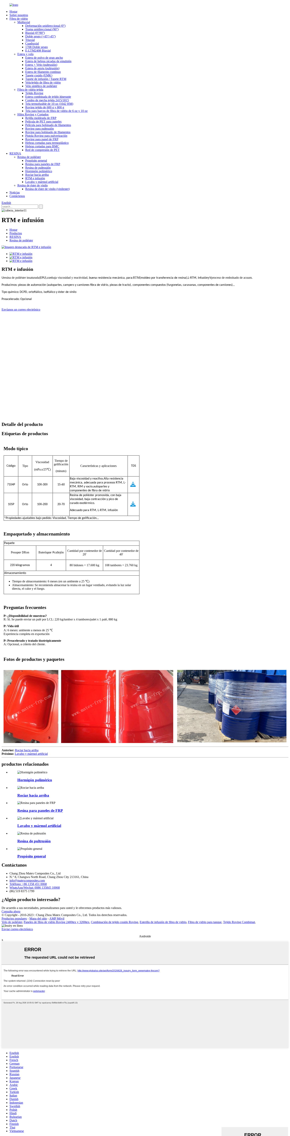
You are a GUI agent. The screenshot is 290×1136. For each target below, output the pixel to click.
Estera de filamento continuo (43, 72)
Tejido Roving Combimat (239, 922)
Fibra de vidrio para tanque (205, 922)
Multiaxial (23, 22)
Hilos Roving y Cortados (33, 114)
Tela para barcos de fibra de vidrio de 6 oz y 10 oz (56, 111)
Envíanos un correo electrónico (21, 309)
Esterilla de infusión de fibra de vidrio (163, 922)
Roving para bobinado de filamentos (47, 132)
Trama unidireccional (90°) (42, 29)
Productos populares (14, 918)
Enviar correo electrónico (17, 929)
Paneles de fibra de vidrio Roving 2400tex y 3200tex (56, 922)
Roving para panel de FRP (41, 139)
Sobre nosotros (18, 15)
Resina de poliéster (29, 157)
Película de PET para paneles (43, 121)
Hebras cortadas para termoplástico (47, 142)
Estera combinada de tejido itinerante (48, 96)
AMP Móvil (56, 918)
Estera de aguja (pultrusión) (42, 68)
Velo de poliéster (12, 922)
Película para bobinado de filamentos (48, 125)
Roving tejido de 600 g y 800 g (44, 107)
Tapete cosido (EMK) (38, 75)
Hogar (13, 11)
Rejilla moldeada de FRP (40, 118)
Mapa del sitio (38, 918)
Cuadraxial (32, 43)
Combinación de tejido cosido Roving (114, 922)
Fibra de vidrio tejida (30, 89)
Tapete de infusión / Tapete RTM (45, 79)
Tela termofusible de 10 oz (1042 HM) (49, 103)
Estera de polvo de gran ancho (44, 57)
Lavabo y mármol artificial (41, 181)
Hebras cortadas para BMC (42, 146)
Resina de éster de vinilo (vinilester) (47, 189)
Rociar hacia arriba (37, 174)
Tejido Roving (34, 93)
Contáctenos (17, 196)
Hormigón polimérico (38, 171)
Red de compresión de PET (42, 150)
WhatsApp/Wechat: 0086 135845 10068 (34, 887)
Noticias (14, 192)
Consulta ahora (11, 911)
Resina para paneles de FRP (42, 164)
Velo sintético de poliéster (41, 86)
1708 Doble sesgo (36, 47)
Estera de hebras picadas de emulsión (48, 61)
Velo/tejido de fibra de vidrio (43, 82)
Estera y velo (25, 54)
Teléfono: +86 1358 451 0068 (28, 884)
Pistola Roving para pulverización (46, 135)
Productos (15, 233)
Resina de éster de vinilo (32, 185)
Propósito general (36, 160)
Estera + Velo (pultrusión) (41, 64)
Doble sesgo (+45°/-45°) (40, 36)
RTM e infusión (35, 178)
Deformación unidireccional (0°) (45, 25)
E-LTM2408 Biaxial (38, 50)
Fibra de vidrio (18, 18)
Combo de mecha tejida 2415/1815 (47, 100)
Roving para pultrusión (39, 128)
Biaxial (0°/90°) (35, 32)
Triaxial (30, 40)
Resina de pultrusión (38, 167)
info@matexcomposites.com (27, 880)
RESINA (15, 153)
